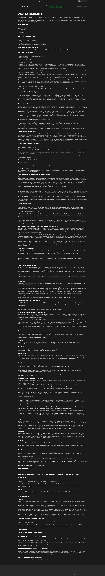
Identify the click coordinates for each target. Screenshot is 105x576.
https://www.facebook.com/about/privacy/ (66, 408)
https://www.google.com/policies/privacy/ (25, 343)
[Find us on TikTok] (22, 6)
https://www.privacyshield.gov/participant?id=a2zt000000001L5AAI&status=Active (33, 460)
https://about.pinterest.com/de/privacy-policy (44, 446)
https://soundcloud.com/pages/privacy (68, 297)
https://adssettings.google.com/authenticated (46, 343)
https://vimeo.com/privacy (32, 334)
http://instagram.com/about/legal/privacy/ (44, 437)
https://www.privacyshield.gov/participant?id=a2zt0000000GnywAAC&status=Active (34, 390)
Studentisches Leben (31, 1)
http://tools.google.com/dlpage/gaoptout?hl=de (62, 335)
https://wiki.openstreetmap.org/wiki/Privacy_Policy (59, 366)
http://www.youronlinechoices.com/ (55, 197)
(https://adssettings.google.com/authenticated (40, 462)
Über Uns (65, 1)
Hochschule (24, 1)
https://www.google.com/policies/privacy (25, 335)
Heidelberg (38, 1)
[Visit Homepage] (53, 6)
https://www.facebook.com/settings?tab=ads (63, 413)
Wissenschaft (43, 1)
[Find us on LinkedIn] (29, 6)
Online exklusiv (60, 1)
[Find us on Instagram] (18, 6)
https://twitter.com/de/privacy (48, 428)
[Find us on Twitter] (20, 6)
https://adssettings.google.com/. (40, 337)
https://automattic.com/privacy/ (24, 271)
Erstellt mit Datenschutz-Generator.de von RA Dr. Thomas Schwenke (31, 465)
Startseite (19, 1)
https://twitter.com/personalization (64, 428)
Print (69, 1)
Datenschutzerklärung (71, 574)
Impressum (64, 574)
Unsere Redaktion (84, 574)
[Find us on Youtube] (27, 6)
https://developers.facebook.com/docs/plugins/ (59, 386)
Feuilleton (47, 1)
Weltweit (52, 1)
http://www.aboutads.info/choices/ (35, 197)
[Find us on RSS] (24, 6)
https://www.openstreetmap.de (48, 365)
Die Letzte (56, 1)
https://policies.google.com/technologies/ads (58, 461)
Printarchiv (78, 574)
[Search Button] (86, 1)
